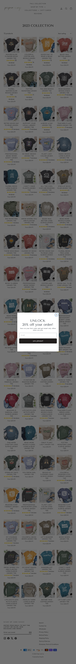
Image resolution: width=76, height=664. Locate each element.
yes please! (38, 341)
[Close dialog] (56, 314)
